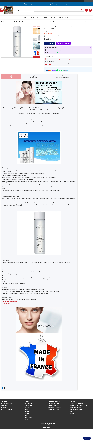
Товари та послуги (7, 21)
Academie (27, 413)
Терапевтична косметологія (54, 407)
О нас (45, 17)
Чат (88, 438)
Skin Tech (27, 409)
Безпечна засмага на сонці (76, 409)
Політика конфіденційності (55, 426)
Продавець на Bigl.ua (46, 424)
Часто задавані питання (6, 403)
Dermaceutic (28, 411)
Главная (26, 17)
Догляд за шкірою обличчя (76, 403)
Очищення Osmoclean (47, 21)
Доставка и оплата (64, 17)
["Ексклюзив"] (8, 10)
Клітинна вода (6, 303)
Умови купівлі (4, 405)
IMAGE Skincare (28, 403)
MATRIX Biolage (28, 417)
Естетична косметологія (53, 405)
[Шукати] (82, 10)
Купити (51, 43)
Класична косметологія (53, 403)
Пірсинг (72, 413)
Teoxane (27, 407)
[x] (4, 388)
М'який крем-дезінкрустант (10, 301)
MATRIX (26, 415)
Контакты (53, 17)
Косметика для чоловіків (76, 407)
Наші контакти (4, 407)
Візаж (71, 411)
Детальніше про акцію (62, 4)
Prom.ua (53, 423)
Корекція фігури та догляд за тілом (78, 405)
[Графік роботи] (90, 10)
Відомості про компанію (6, 409)
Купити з (62, 43)
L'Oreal (26, 419)
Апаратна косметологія (53, 409)
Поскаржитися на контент (43, 426)
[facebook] (2, 388)
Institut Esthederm (29, 405)
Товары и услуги (35, 17)
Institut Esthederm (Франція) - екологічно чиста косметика (27, 21)
